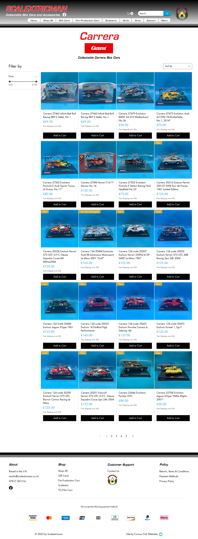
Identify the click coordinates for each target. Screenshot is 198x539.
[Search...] (167, 13)
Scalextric (63, 485)
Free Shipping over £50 (52, 126)
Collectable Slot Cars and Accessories (33, 15)
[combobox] (177, 66)
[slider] (9, 81)
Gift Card (63, 475)
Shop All (63, 471)
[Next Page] (133, 436)
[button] (130, 13)
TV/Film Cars (65, 490)
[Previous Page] (100, 436)
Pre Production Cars (69, 480)
